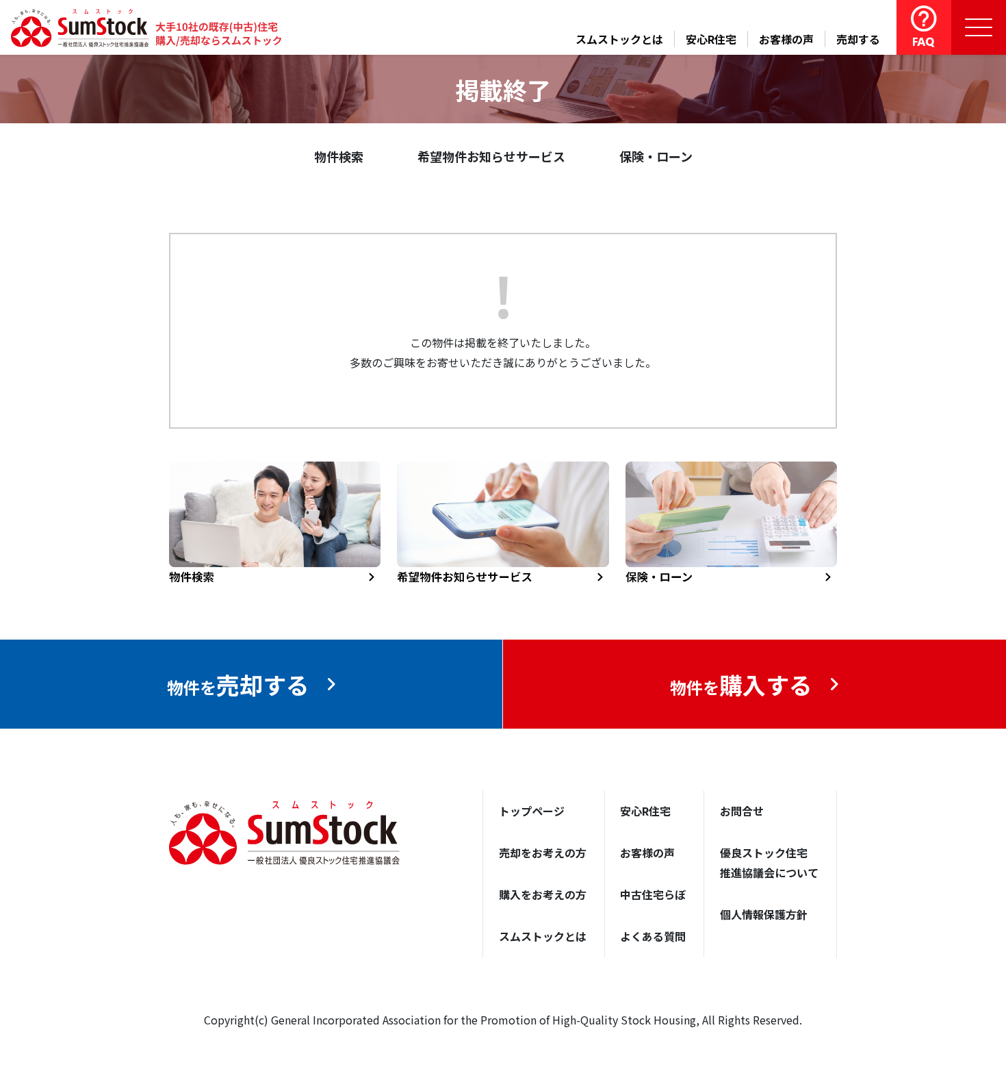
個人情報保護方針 (764, 914)
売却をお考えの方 (542, 852)
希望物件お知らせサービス (491, 156)
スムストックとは (619, 39)
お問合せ (742, 811)
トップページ (532, 811)
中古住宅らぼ (653, 894)
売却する (858, 39)
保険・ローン (656, 156)
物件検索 (338, 156)
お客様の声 (786, 39)
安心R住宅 (711, 39)
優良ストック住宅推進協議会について (769, 862)
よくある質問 (653, 936)
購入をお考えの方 (542, 894)
